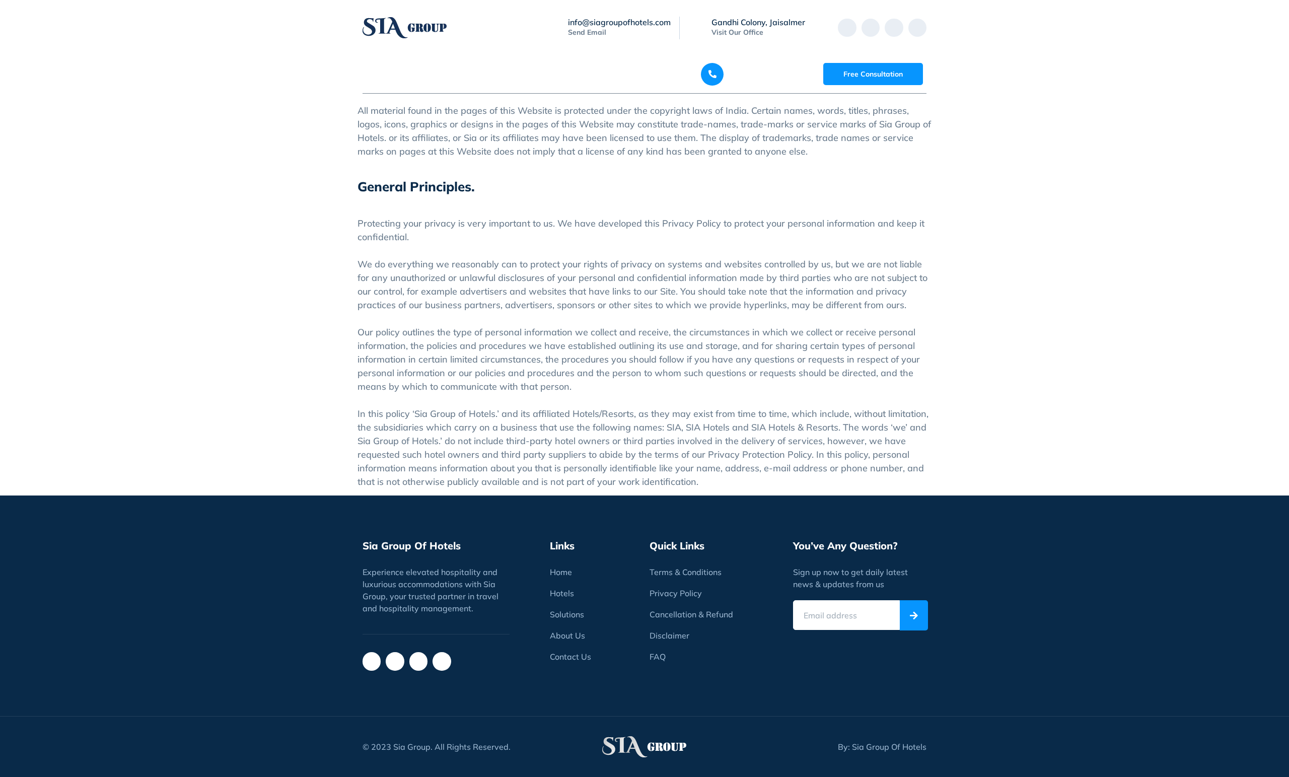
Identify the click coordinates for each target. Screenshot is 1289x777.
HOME (384, 74)
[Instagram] (871, 28)
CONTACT (644, 74)
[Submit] (914, 615)
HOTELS (436, 74)
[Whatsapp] (894, 28)
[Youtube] (917, 28)
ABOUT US (579, 74)
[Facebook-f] (847, 28)
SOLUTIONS (500, 74)
